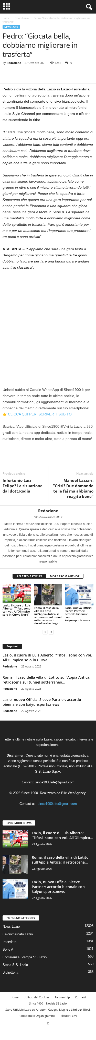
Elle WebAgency (73, 793)
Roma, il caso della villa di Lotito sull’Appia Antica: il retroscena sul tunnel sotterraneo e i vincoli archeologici (48, 615)
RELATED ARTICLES (29, 576)
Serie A (8, 949)
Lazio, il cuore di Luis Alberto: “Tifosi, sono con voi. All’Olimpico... (62, 835)
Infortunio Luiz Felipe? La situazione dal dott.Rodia (22, 486)
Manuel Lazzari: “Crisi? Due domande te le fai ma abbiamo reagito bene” (73, 488)
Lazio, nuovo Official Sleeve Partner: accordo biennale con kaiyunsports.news (78, 614)
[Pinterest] (31, 75)
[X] (19, 75)
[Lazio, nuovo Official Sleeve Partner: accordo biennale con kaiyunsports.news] (79, 594)
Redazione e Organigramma (37, 1016)
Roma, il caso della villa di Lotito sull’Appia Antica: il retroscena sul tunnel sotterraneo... (48, 680)
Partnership (62, 997)
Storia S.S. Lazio (15, 965)
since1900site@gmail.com (54, 782)
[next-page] (51, 632)
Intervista (9, 942)
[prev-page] (45, 632)
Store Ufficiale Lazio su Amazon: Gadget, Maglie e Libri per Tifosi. (48, 1009)
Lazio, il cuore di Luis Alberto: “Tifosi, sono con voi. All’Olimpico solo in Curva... (47, 657)
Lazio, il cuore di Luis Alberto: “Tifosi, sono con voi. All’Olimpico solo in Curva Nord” (16, 609)
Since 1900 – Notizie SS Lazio (48, 1003)
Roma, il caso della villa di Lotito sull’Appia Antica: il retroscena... (60, 860)
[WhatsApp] (43, 75)
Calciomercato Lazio (18, 934)
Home (6, 18)
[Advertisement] (48, 324)
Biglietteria (10, 972)
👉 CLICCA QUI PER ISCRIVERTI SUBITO (37, 414)
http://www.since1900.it (48, 517)
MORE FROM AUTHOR (65, 576)
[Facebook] (8, 75)
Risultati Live (68, 1016)
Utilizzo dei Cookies (36, 997)
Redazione (14, 63)
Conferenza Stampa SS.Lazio (25, 957)
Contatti (80, 997)
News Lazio (22, 18)
